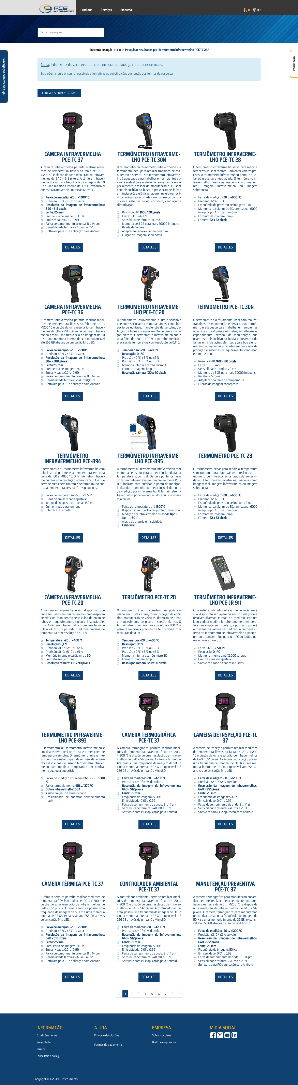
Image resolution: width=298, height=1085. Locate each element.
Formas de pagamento (108, 1044)
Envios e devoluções (106, 1035)
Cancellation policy (47, 1056)
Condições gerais (46, 1035)
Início (117, 49)
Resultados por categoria (58, 93)
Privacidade (43, 1042)
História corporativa (164, 1042)
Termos (41, 1049)
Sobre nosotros (161, 1035)
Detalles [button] (72, 247)
